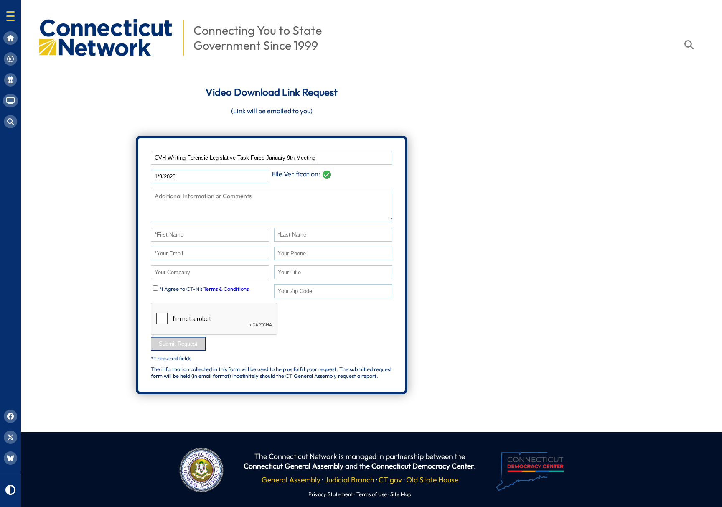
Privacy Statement (330, 494)
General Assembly (291, 479)
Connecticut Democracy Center (422, 466)
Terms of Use (371, 494)
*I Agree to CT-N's (204, 288)
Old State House (432, 479)
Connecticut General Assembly (293, 466)
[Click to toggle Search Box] (689, 44)
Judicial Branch (349, 479)
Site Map (400, 494)
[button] (10, 16)
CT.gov (390, 479)
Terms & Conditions (226, 288)
